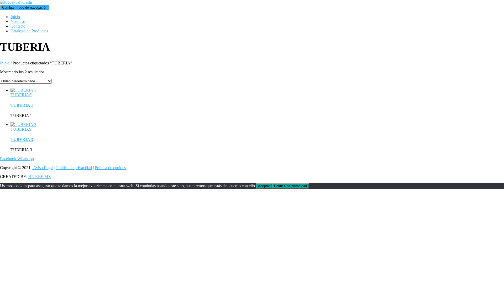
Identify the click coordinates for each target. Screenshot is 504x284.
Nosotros (17, 21)
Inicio (15, 16)
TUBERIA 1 (21, 105)
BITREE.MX (39, 176)
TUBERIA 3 (21, 139)
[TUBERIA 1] (23, 90)
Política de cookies (110, 167)
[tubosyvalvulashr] (16, 2)
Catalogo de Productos (29, 31)
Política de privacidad (74, 167)
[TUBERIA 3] (23, 124)
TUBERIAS (21, 95)
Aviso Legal (42, 167)
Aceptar (264, 186)
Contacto (17, 26)
